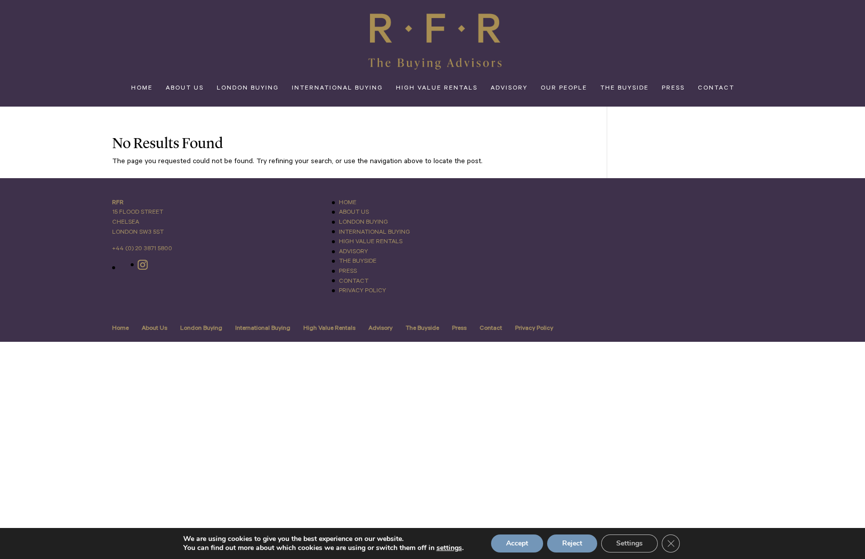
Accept (517, 543)
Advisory (509, 88)
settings (449, 547)
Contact (716, 88)
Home (142, 88)
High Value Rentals (437, 88)
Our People (564, 88)
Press (673, 88)
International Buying (337, 88)
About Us (185, 88)
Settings (629, 543)
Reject (572, 543)
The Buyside (624, 88)
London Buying (248, 88)
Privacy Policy (362, 290)
